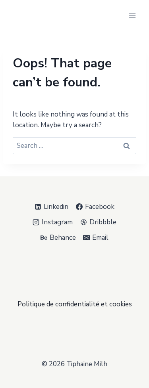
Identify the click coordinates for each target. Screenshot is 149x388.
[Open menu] (132, 16)
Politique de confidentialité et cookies (74, 304)
